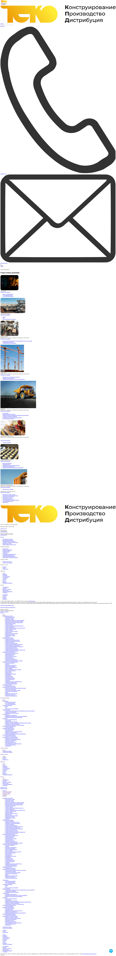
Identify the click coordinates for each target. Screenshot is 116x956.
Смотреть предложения (5, 292)
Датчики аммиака (9, 630)
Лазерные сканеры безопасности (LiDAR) (14, 660)
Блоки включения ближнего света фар (13, 669)
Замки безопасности (9, 655)
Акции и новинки (4, 747)
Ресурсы (2, 776)
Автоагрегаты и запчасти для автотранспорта (12, 417)
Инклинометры (8, 632)
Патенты (5, 588)
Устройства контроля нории (11, 682)
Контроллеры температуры (10, 665)
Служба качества (6, 576)
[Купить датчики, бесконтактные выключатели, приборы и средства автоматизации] (58, 22)
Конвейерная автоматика (8, 540)
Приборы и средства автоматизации (10, 542)
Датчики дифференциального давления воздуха (15, 628)
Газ (3, 318)
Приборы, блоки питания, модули (12, 640)
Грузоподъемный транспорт (8, 418)
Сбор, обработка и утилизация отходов (11, 500)
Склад (4, 580)
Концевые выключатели (10, 685)
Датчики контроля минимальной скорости (14, 644)
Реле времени (8, 675)
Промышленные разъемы (10, 689)
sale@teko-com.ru (3, 531)
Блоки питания (8, 671)
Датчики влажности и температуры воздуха (14, 625)
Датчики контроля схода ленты (11, 648)
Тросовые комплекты (9, 638)
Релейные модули (9, 676)
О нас (4, 573)
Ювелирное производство (8, 498)
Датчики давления (9, 624)
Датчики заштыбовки (9, 642)
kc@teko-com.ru (3, 535)
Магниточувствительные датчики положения (14, 620)
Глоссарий (5, 592)
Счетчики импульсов (9, 679)
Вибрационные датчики (10, 635)
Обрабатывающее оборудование (9, 343)
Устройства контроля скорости (11, 650)
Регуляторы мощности (10, 663)
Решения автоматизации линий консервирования (13, 467)
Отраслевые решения (4, 697)
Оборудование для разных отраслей (10, 557)
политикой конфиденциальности (89, 953)
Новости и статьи (4, 754)
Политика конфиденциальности (7, 605)
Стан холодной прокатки (8, 296)
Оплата (4, 579)
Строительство (6, 552)
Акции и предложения (7, 562)
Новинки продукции (7, 561)
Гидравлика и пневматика (8, 342)
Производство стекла (7, 497)
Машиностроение (6, 550)
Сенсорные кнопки (9, 677)
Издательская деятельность (8, 496)
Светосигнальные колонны (11, 656)
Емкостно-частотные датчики (11, 631)
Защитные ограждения (10, 658)
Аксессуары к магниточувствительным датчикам (15, 688)
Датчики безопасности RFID (11, 659)
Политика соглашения (7, 583)
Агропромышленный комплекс (9, 554)
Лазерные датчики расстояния (11, 633)
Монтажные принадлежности (11, 693)
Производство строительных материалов (11, 377)
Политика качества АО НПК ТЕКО (7, 607)
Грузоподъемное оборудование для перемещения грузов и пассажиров (17, 340)
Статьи (4, 567)
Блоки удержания (9, 668)
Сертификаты (6, 587)
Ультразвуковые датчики (10, 623)
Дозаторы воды (8, 672)
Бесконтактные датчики (8, 539)
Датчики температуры (9, 626)
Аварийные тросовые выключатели (12, 641)
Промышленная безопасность (9, 541)
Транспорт (5, 553)
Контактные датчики (7, 543)
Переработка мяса (6, 464)
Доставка (5, 578)
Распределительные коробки (11, 695)
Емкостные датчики (9, 618)
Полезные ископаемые (7, 549)
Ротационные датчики (10, 634)
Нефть (4, 317)
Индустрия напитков (7, 463)
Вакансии (5, 581)
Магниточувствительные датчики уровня (13, 622)
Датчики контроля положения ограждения (14, 646)
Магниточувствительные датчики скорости (14, 621)
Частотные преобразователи (11, 683)
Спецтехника (5, 413)
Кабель (6, 692)
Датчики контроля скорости (11, 647)
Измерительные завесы (10, 654)
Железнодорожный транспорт (9, 414)
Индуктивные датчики (10, 617)
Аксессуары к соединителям (11, 691)
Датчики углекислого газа (10, 629)
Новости (4, 566)
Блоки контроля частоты (10, 670)
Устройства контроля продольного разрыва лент (15, 649)
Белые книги (5, 569)
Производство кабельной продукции (10, 495)
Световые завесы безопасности (11, 653)
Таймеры (7, 664)
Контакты (5, 574)
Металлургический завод (8, 294)
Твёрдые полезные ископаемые (9, 319)
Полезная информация (7, 591)
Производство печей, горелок (9, 494)
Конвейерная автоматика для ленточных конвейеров (14, 379)
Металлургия (5, 548)
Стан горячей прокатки (8, 295)
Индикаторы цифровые (10, 666)
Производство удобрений (8, 489)
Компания (2, 761)
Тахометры (7, 680)
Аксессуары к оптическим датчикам (12, 690)
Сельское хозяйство (7, 442)
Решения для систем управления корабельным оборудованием (16, 415)
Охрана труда (5, 577)
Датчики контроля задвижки (11, 643)
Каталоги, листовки (7, 589)
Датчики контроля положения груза (12, 645)
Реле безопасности (9, 657)
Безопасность (5, 502)
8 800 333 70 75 (3, 528)
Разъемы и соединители (10, 694)
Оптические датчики (9, 619)
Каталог (2, 23)
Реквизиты (5, 575)
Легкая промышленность (8, 501)
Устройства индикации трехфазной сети (13, 681)
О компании (5, 594)
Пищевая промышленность (8, 555)
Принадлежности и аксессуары (9, 544)
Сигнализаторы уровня (10, 678)
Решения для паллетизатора (8, 378)
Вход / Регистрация (4, 611)
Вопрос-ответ (6, 590)
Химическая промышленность (9, 556)
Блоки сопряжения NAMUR (11, 667)
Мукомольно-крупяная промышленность (11, 465)
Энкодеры (7, 636)
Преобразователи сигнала (10, 673)
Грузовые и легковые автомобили (10, 416)
